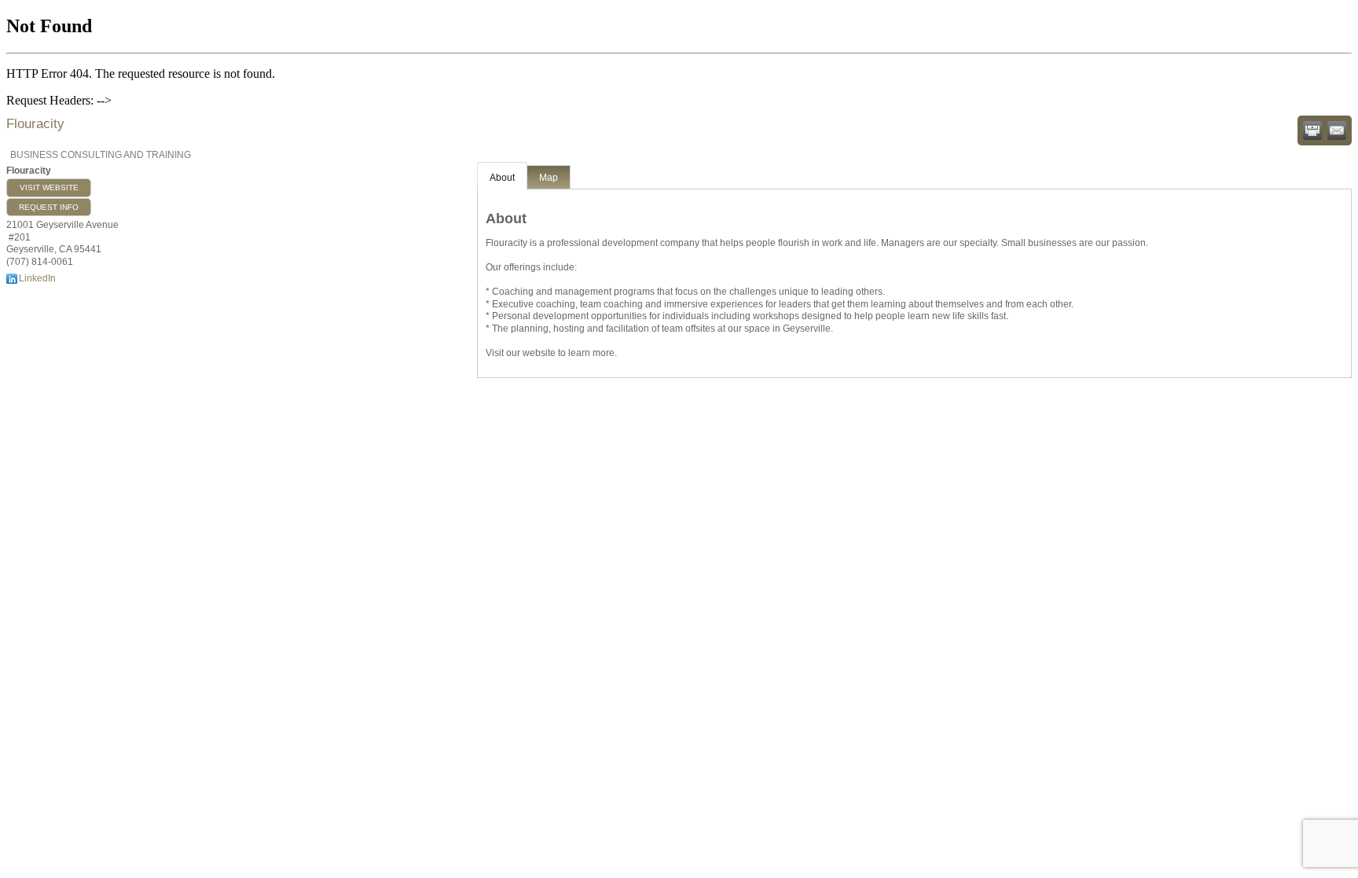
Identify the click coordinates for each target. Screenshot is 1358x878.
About (502, 177)
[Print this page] (1312, 130)
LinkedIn (37, 278)
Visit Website (49, 187)
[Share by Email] (1336, 130)
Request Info (49, 207)
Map (548, 177)
